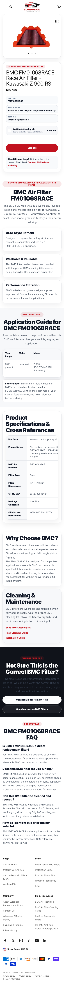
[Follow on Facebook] (5, 940)
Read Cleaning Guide (17, 632)
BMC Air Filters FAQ (45, 875)
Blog (37, 886)
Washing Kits (9, 884)
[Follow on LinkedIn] (45, 940)
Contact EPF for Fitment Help (32, 699)
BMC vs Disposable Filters (45, 918)
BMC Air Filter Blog (44, 901)
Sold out (32, 147)
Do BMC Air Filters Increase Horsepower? (46, 927)
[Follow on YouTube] (37, 940)
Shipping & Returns (13, 925)
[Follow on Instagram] (21, 940)
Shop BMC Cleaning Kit (18, 627)
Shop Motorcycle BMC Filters (32, 709)
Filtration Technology (45, 880)
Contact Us (8, 910)
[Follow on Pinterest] (29, 940)
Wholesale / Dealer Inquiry (12, 918)
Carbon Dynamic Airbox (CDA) (15, 877)
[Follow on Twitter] (13, 940)
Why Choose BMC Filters (47, 864)
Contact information (11, 979)
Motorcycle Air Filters (13, 870)
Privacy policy (25, 976)
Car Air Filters (10, 864)
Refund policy (9, 976)
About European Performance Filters (13, 903)
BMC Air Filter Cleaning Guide (46, 909)
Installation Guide (15, 637)
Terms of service (42, 976)
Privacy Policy (10, 930)
